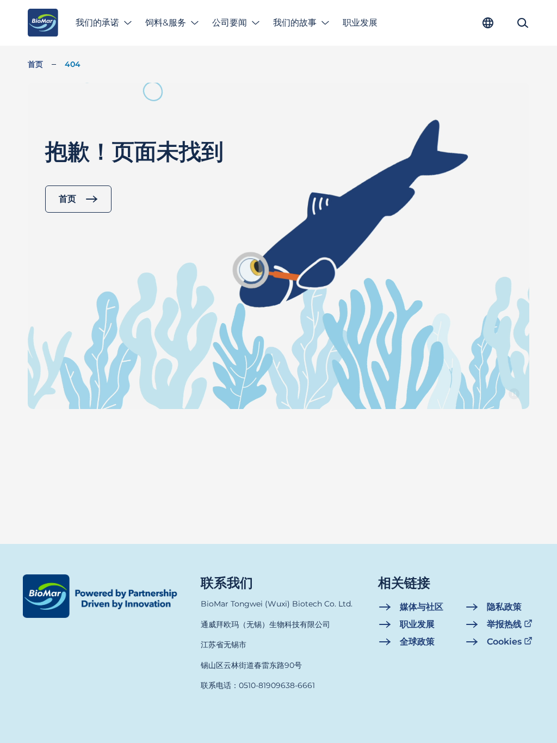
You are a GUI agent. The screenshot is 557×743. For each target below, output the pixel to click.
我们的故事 (295, 22)
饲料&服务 (165, 22)
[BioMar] (43, 23)
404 (73, 64)
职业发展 (360, 22)
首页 (35, 64)
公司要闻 (229, 22)
